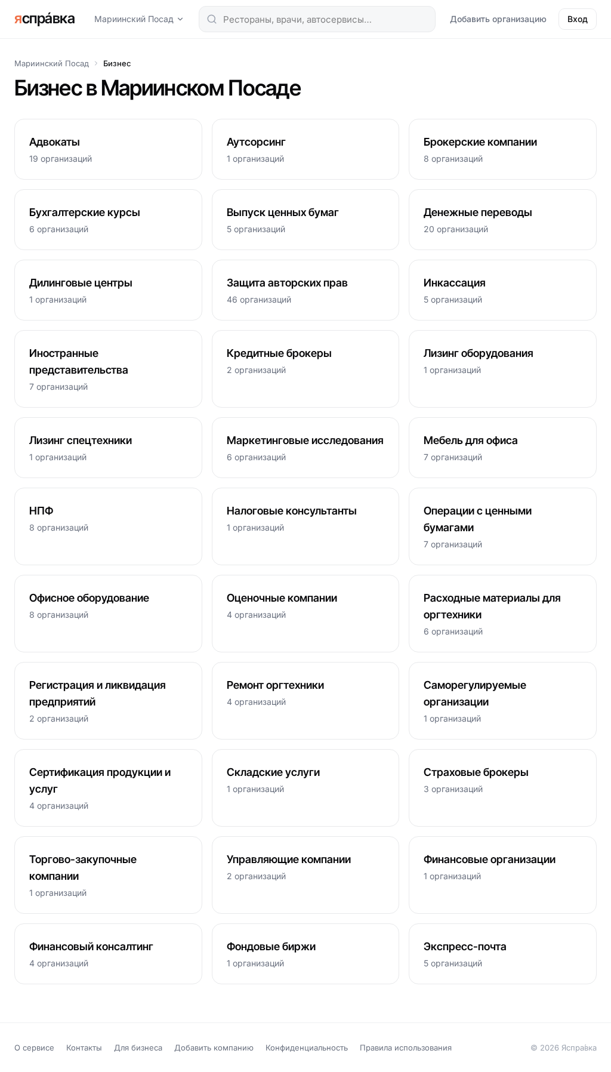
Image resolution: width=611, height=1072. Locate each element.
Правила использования (406, 1047)
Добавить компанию (214, 1047)
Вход (577, 19)
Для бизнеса (138, 1047)
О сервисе (34, 1047)
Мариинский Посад (134, 19)
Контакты (84, 1047)
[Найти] (211, 19)
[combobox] (317, 19)
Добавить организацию (498, 19)
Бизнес (117, 63)
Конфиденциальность (307, 1047)
